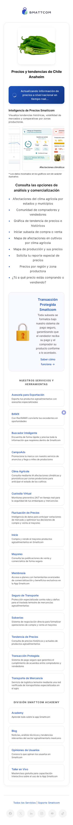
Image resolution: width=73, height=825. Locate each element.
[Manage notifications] (63, 412)
